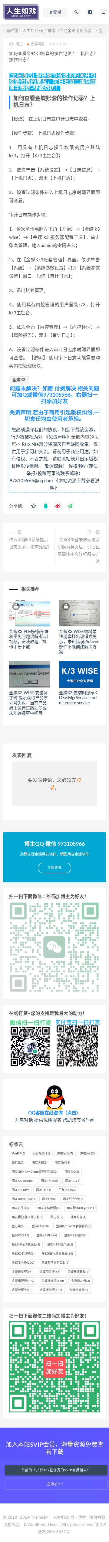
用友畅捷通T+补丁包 (27, 1217)
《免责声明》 (57, 437)
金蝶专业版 (23, 1262)
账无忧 (57, 1217)
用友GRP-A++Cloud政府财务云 (35, 1171)
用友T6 (43, 1189)
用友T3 (20, 1189)
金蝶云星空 (22, 1271)
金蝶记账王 (22, 1290)
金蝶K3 (18, 380)
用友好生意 (21, 1208)
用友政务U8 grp (80, 1208)
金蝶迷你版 (51, 1290)
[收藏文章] (33, 506)
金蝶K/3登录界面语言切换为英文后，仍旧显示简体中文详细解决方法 (79, 551)
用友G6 (62, 1162)
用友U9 (49, 1199)
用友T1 (72, 1180)
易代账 (18, 1162)
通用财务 (78, 1217)
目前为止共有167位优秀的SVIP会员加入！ (56, 1470)
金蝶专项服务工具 (55, 1262)
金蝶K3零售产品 (60, 1244)
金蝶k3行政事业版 (26, 1244)
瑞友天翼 (40, 1162)
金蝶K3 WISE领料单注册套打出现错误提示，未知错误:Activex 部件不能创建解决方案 (79, 642)
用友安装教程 (49, 1208)
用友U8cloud (23, 1199)
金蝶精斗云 (80, 1281)
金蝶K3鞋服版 (23, 1253)
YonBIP (18, 1153)
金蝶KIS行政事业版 (57, 1253)
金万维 (18, 1226)
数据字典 (65, 1153)
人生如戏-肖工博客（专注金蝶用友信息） (59, 31)
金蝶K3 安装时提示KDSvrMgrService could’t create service (78, 698)
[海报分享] (69, 506)
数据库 (87, 1153)
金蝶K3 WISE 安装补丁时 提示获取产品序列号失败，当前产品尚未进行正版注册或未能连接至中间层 (28, 703)
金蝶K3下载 (75, 1235)
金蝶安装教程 (78, 1271)
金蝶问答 (37, 44)
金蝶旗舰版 (23, 1281)
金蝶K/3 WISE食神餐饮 (73, 1226)
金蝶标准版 (52, 1281)
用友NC (72, 1171)
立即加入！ (56, 1484)
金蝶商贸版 (50, 1271)
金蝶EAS (40, 1226)
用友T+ (49, 1180)
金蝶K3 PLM (46, 1235)
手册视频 (41, 1153)
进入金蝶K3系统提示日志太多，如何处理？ (30, 543)
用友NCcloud (23, 1180)
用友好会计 (73, 1199)
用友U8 (67, 1189)
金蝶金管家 (78, 1290)
